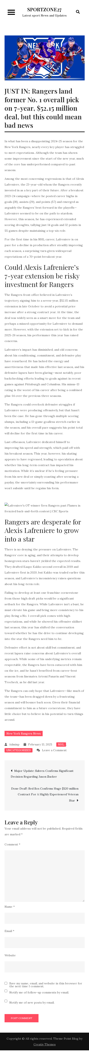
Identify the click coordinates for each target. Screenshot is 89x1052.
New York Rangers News (23, 733)
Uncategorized (18, 750)
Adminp (14, 744)
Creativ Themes (45, 1044)
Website (10, 955)
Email (9, 931)
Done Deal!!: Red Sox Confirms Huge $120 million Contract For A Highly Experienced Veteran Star (44, 794)
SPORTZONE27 (44, 9)
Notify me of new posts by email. (31, 1002)
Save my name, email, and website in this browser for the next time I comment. (45, 985)
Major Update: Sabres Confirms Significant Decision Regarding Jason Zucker (42, 773)
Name (10, 907)
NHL (61, 744)
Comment (12, 844)
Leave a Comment (54, 750)
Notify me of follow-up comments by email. (39, 992)
